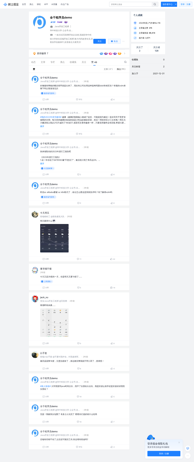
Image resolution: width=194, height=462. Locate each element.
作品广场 (65, 4)
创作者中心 (168, 4)
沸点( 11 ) (121, 69)
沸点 (31, 4)
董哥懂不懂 (46, 268)
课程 (39, 4)
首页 (24, 4)
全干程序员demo (49, 77)
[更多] (188, 456)
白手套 (43, 353)
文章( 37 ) (108, 69)
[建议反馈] (188, 448)
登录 (185, 4)
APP (46, 4)
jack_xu (44, 297)
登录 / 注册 (164, 453)
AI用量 (54, 4)
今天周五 (44, 212)
